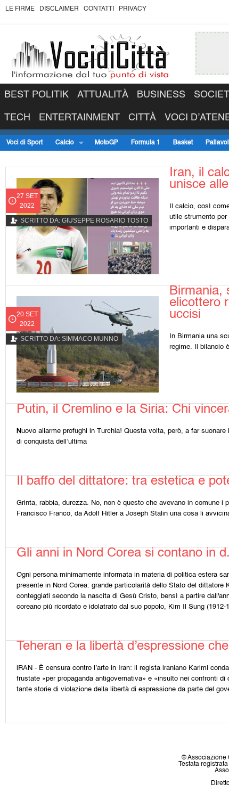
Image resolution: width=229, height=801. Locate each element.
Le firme (20, 9)
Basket (183, 143)
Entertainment (79, 117)
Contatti (99, 9)
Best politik (36, 95)
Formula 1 (145, 143)
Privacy (132, 9)
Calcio (61, 143)
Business (161, 95)
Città (142, 117)
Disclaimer (59, 9)
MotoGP (106, 143)
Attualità (102, 95)
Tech (17, 117)
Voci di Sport (24, 143)
